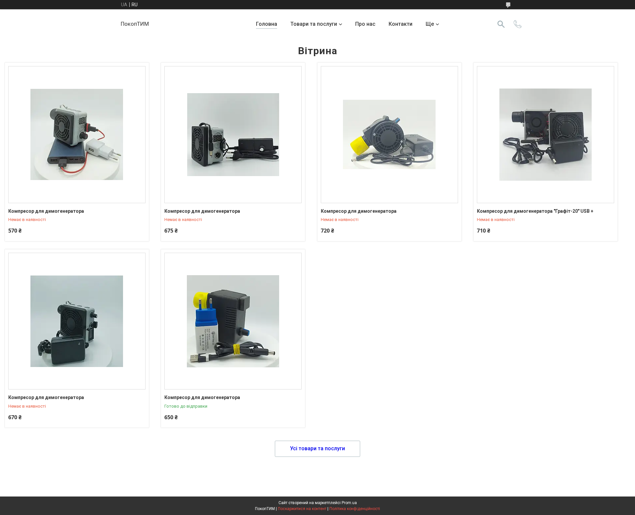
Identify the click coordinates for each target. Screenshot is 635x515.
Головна (266, 24)
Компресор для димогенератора (46, 211)
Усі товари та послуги (317, 448)
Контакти (400, 24)
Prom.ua (349, 502)
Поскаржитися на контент (302, 508)
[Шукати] (501, 24)
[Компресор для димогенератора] (77, 134)
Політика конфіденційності (354, 508)
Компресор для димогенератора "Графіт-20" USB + (535, 211)
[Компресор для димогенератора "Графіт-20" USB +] (545, 134)
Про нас (365, 24)
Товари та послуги (313, 24)
